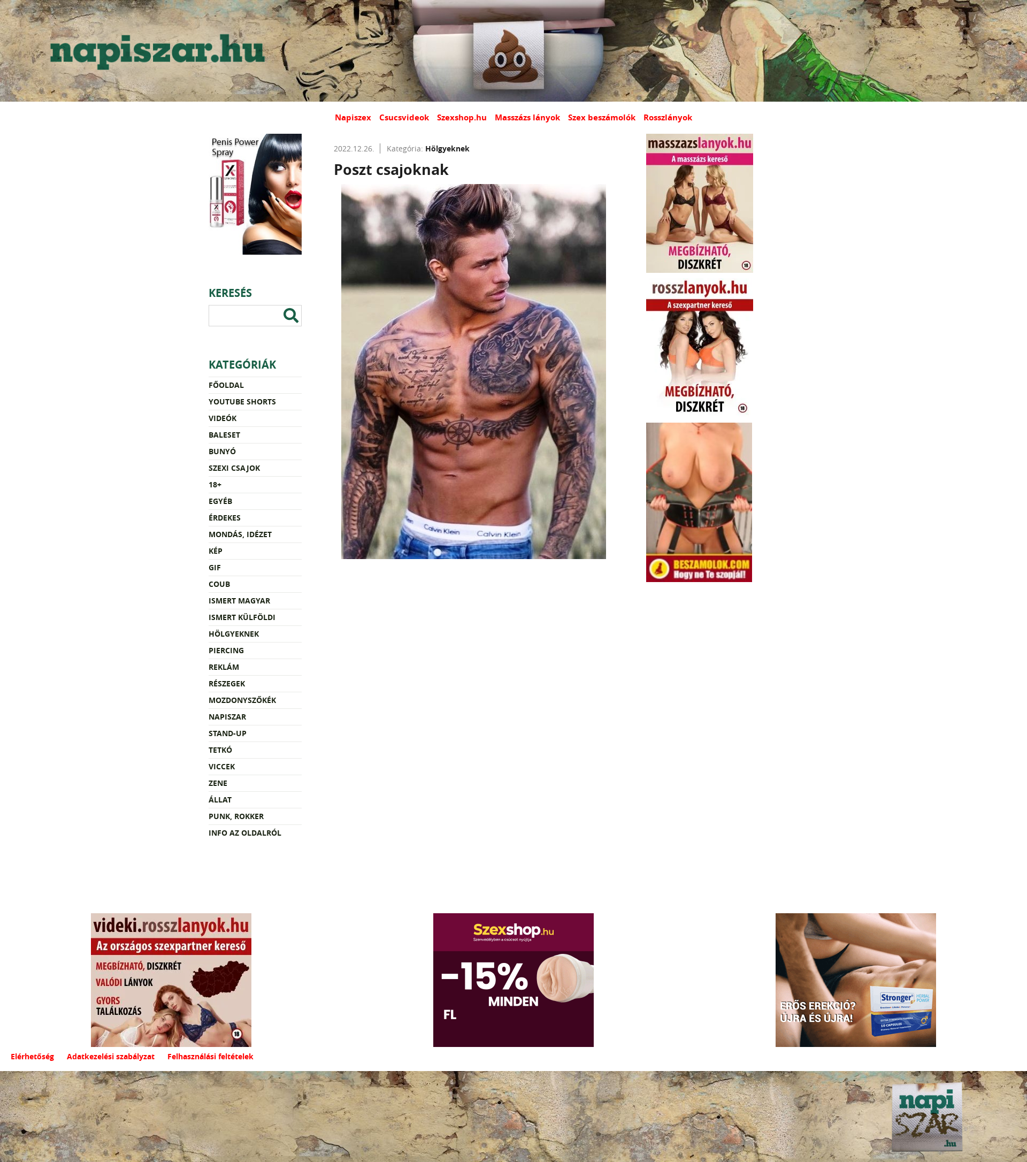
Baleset (224, 435)
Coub (219, 584)
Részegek (227, 683)
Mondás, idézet (240, 534)
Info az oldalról (245, 833)
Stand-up (228, 733)
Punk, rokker (236, 816)
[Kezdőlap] (155, 51)
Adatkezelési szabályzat (111, 1056)
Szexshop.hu (462, 117)
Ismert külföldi (242, 617)
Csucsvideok (404, 117)
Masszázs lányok (527, 117)
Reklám (224, 667)
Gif (215, 567)
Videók (222, 418)
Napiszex (353, 117)
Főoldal (226, 385)
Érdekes (225, 518)
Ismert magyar (239, 600)
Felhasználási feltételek (210, 1056)
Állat (220, 799)
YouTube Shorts (242, 401)
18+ (215, 484)
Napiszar (227, 717)
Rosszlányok (667, 117)
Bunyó (222, 451)
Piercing (226, 650)
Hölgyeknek (234, 634)
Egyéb (220, 501)
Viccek (222, 766)
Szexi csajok (234, 468)
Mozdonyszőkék (242, 700)
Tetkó (220, 750)
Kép (216, 551)
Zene (218, 783)
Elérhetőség (32, 1056)
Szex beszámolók (601, 117)
